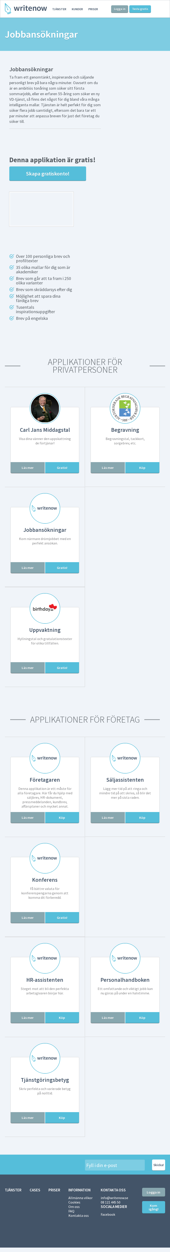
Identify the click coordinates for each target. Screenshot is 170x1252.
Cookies (74, 1202)
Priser (93, 9)
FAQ (71, 1211)
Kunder (77, 9)
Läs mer (28, 467)
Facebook (108, 1214)
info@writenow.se (114, 1198)
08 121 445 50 (110, 1202)
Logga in (119, 9)
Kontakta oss (78, 1215)
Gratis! (62, 467)
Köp (142, 467)
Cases (35, 1190)
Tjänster (59, 9)
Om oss (74, 1206)
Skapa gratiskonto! (48, 173)
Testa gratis (140, 9)
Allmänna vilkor (80, 1198)
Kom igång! (153, 1207)
